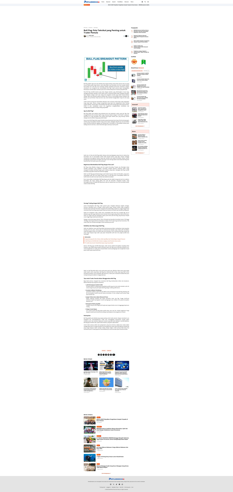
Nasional (108, 1)
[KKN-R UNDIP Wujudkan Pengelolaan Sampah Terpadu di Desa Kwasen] (90, 420)
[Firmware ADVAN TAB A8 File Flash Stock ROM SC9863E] (133, 81)
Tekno (132, 1)
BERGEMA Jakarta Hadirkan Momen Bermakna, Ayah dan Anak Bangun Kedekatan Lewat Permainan (147, 4)
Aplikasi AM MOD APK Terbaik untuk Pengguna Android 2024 (105, 389)
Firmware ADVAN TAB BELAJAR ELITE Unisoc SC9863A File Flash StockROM (143, 86)
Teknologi (109, 350)
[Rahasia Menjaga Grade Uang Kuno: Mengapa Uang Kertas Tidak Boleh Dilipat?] (90, 467)
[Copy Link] (99, 355)
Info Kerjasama (127, 487)
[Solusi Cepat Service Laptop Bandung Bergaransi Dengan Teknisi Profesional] (106, 365)
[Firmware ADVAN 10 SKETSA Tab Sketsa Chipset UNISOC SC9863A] (133, 75)
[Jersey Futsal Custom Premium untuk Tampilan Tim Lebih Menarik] (134, 142)
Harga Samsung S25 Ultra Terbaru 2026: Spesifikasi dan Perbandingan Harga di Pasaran (105, 239)
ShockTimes (110, 489)
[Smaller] (124, 36)
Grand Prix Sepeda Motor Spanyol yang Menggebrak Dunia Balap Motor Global (142, 109)
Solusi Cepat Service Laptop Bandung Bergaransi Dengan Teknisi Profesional (105, 373)
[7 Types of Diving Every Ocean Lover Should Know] (90, 458)
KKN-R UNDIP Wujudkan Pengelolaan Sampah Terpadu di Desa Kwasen (110, 4)
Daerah (114, 1)
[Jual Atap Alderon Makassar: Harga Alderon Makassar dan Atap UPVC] (90, 448)
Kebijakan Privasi (115, 487)
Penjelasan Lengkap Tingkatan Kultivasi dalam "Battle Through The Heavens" (141, 52)
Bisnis (98, 445)
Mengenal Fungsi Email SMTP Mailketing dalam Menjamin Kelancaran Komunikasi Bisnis (121, 373)
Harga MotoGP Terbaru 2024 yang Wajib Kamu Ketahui (143, 114)
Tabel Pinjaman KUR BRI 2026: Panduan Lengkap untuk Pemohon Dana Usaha (103, 241)
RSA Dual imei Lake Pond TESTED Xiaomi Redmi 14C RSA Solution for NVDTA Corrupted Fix (142, 92)
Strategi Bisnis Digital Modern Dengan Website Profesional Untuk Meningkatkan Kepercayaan (90, 389)
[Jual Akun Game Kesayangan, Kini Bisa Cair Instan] (91, 365)
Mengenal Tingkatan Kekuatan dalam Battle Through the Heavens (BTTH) (141, 36)
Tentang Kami (102, 487)
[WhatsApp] (111, 355)
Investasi (103, 350)
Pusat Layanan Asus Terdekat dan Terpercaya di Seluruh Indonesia (121, 389)
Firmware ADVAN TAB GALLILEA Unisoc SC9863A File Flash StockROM (142, 97)
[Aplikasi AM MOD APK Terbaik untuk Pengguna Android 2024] (106, 382)
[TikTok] (116, 484)
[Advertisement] (116, 16)
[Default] (126, 36)
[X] (104, 355)
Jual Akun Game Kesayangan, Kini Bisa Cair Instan (91, 372)
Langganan (108, 487)
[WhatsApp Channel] (122, 484)
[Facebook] (101, 355)
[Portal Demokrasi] (92, 2)
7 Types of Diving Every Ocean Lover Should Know (110, 456)
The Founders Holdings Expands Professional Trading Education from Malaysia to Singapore (143, 147)
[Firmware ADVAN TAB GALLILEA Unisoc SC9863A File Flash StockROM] (133, 98)
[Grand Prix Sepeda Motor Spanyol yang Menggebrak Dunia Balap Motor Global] (134, 109)
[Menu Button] (148, 2)
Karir (132, 487)
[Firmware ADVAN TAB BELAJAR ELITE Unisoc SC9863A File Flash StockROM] (133, 86)
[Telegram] (106, 355)
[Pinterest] (108, 355)
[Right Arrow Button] (148, 71)
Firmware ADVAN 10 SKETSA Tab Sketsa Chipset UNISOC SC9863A (143, 74)
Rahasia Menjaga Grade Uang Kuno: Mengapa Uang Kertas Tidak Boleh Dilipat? (113, 466)
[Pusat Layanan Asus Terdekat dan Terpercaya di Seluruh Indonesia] (122, 382)
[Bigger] (128, 36)
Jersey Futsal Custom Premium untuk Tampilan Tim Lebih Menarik (142, 141)
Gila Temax (117, 489)
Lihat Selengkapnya (106, 473)
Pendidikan (120, 1)
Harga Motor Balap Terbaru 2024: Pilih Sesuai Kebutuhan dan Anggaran (142, 120)
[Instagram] (110, 484)
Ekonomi (127, 1)
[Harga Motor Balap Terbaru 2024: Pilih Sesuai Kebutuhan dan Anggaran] (134, 121)
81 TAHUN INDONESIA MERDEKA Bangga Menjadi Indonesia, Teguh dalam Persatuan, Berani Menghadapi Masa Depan (113, 438)
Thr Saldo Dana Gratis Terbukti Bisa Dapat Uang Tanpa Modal (99, 243)
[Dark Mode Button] (142, 2)
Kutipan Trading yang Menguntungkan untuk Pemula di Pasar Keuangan (141, 47)
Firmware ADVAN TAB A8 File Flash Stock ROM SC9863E (143, 80)
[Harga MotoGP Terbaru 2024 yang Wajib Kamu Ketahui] (134, 115)
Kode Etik (121, 487)
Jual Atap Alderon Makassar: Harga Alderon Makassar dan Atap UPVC (112, 448)
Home (102, 1)
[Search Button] (145, 2)
